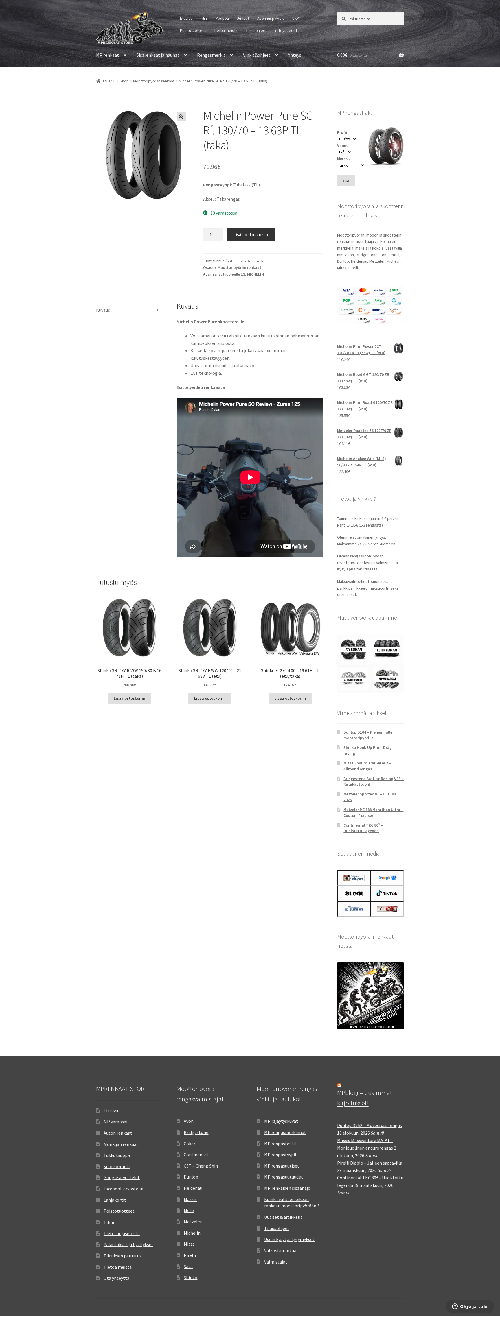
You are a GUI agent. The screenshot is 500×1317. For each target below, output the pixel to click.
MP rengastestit (280, 1143)
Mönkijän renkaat (121, 1144)
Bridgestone (196, 1132)
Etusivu (186, 18)
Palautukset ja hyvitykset (128, 1244)
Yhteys (294, 55)
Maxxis (190, 1199)
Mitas (189, 1244)
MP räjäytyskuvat (281, 1121)
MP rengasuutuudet (283, 1177)
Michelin (192, 1233)
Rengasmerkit (211, 55)
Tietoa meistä (226, 30)
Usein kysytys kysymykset (289, 1239)
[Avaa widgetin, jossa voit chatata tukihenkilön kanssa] (469, 1307)
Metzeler (193, 1221)
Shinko (190, 1277)
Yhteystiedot (286, 30)
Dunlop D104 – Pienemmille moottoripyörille (367, 734)
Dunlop (191, 1177)
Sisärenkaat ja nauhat (158, 55)
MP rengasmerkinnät (285, 1132)
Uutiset (243, 18)
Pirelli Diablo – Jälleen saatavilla (369, 1163)
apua (351, 569)
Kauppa (222, 18)
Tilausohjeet (256, 30)
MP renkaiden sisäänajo (287, 1188)
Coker (189, 1143)
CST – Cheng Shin (201, 1166)
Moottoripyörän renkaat (153, 81)
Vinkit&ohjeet (257, 55)
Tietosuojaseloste (122, 1233)
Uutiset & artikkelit (283, 1217)
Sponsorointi (117, 1166)
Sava (188, 1266)
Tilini (204, 18)
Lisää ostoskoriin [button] (129, 698)
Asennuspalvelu (270, 18)
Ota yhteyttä (116, 1278)
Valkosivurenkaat (281, 1250)
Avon (189, 1121)
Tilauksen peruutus (122, 1256)
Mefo (189, 1210)
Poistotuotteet (193, 30)
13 (243, 274)
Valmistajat (275, 1262)
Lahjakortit (115, 1200)
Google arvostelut (122, 1177)
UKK (295, 18)
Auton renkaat (118, 1133)
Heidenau (193, 1188)
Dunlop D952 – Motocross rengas (369, 1125)
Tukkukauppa (117, 1155)
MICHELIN (255, 274)
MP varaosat (116, 1121)
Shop (124, 81)
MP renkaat (107, 55)
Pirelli (190, 1255)
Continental (196, 1154)
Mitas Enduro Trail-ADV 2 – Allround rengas (367, 765)
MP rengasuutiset (281, 1166)
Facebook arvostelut (124, 1189)
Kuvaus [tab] (103, 310)
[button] (181, 116)
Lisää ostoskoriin (251, 234)
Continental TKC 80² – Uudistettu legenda (363, 828)
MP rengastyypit (280, 1154)
